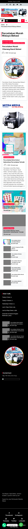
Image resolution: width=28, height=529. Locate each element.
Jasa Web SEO (14, 527)
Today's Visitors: (7, 300)
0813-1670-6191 (12, 375)
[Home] (2, 20)
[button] (19, 20)
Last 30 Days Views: (8, 310)
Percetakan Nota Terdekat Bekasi (16, 241)
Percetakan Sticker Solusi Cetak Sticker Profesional (13, 207)
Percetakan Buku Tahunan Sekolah (16, 268)
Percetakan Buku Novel (18, 274)
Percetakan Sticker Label (17, 254)
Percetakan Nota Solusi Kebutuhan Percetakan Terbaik (16, 323)
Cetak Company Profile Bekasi (17, 248)
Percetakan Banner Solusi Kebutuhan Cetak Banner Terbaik (13, 231)
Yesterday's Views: (7, 304)
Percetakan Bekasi (8, 41)
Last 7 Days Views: (7, 307)
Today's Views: (6, 297)
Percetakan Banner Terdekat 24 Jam (17, 261)
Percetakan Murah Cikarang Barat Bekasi (13, 43)
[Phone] (4, 525)
